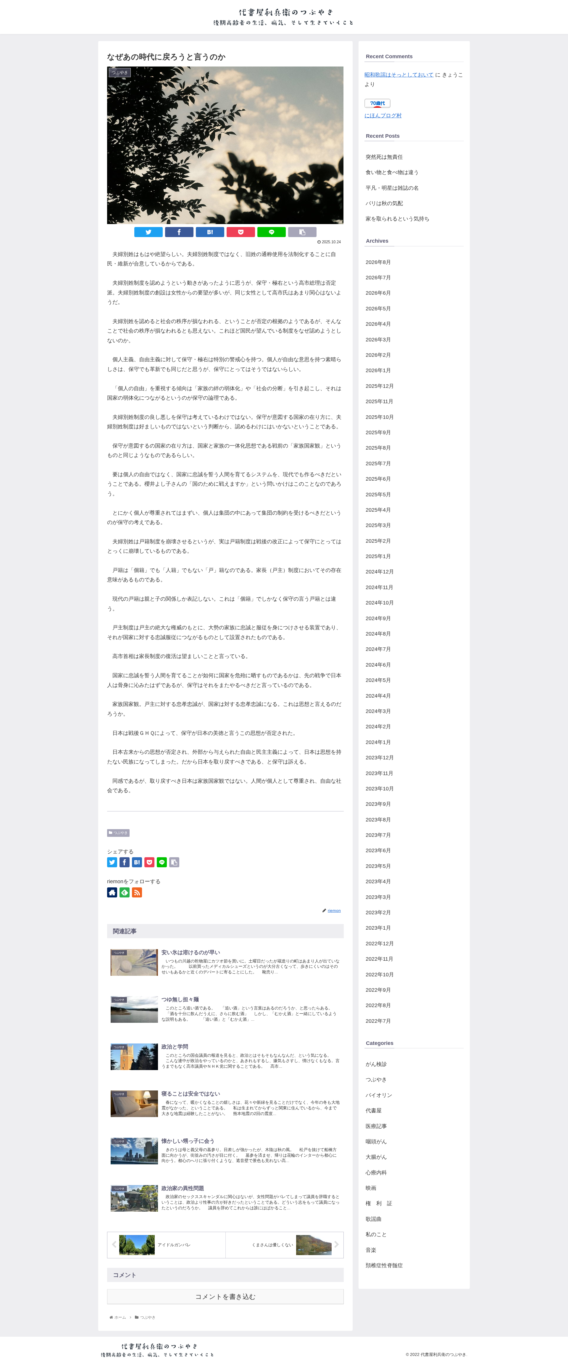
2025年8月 (378, 448)
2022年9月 (378, 990)
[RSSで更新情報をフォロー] (137, 892)
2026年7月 (378, 278)
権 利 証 (379, 1203)
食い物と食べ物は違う (392, 172)
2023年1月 (378, 928)
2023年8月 (378, 820)
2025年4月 (378, 510)
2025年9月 (378, 432)
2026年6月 (378, 293)
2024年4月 (378, 696)
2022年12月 (380, 944)
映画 (371, 1188)
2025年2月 (378, 541)
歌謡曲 (374, 1219)
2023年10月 (380, 789)
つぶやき (121, 833)
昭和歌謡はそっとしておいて (399, 75)
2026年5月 (378, 309)
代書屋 (374, 1111)
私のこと (376, 1234)
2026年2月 (378, 355)
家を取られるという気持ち (398, 219)
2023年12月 (380, 758)
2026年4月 (378, 324)
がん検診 (376, 1064)
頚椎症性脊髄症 (384, 1265)
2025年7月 (378, 463)
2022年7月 (378, 1021)
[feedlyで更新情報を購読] (125, 892)
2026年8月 (378, 262)
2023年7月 (378, 835)
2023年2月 (378, 912)
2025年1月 (378, 556)
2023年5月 (378, 866)
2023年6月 (378, 850)
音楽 (371, 1250)
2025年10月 (380, 417)
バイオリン (379, 1095)
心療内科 (376, 1173)
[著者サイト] (112, 892)
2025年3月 (378, 525)
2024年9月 (378, 618)
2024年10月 (380, 603)
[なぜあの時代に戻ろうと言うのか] (210, 232)
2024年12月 (380, 572)
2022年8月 (378, 1005)
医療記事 (376, 1126)
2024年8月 (378, 634)
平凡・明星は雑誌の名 (392, 188)
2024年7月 (378, 649)
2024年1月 (378, 742)
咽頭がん (376, 1142)
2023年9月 (378, 804)
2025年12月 (380, 386)
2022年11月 (379, 959)
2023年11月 (379, 773)
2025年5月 (378, 494)
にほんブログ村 (383, 116)
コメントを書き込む (225, 1296)
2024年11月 (379, 587)
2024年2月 (378, 727)
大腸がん (376, 1157)
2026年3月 (378, 340)
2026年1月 (378, 370)
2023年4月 (378, 881)
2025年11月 (379, 401)
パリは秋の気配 (384, 203)
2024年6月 (378, 665)
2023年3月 (378, 897)
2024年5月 (378, 680)
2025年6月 (378, 479)
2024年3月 (378, 711)
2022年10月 (380, 975)
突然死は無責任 (384, 157)
